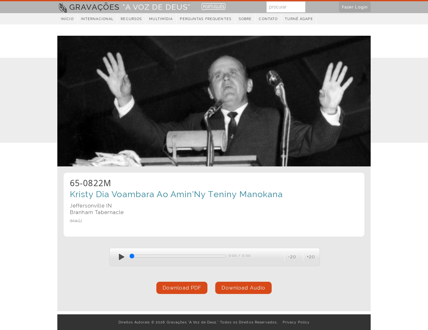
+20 (311, 256)
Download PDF (182, 288)
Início (67, 19)
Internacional (97, 19)
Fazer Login (355, 6)
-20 (292, 256)
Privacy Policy (295, 322)
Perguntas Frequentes (205, 19)
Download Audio (243, 288)
